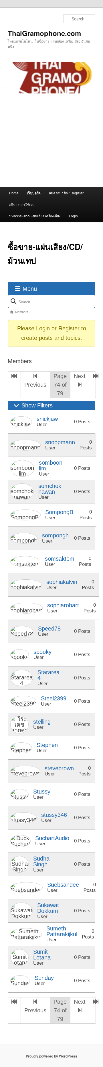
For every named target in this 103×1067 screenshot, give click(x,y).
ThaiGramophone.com (44, 33)
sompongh (55, 535)
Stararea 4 (48, 675)
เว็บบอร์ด (34, 193)
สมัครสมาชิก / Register (66, 192)
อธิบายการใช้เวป (22, 204)
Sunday (44, 978)
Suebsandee (63, 885)
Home (14, 192)
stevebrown (59, 768)
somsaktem (59, 558)
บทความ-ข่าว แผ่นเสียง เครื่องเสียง (35, 215)
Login (73, 215)
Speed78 (49, 628)
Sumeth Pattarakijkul (61, 931)
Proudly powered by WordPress (51, 1056)
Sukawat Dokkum (48, 908)
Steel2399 (53, 698)
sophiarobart (63, 605)
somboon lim (50, 465)
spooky (42, 652)
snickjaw (47, 419)
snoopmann (60, 442)
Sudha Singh (41, 861)
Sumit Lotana (42, 955)
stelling (42, 722)
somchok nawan (49, 489)
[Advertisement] (51, 140)
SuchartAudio (52, 838)
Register (69, 328)
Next (80, 376)
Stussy (41, 791)
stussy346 (54, 815)
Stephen (47, 745)
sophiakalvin (61, 582)
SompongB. (60, 512)
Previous (35, 385)
